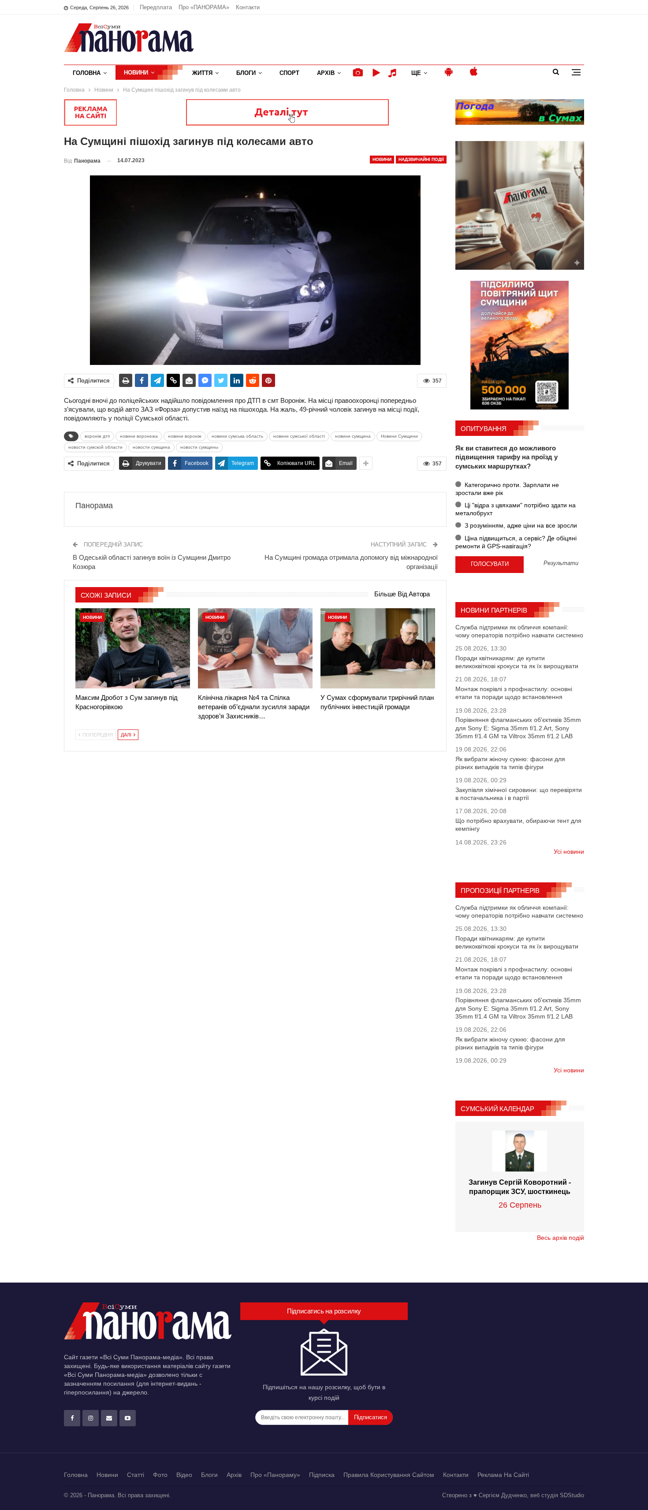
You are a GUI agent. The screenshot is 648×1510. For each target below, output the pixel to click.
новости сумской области (95, 447)
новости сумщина (151, 447)
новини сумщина (353, 436)
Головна (87, 73)
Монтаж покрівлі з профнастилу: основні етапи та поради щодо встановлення (513, 692)
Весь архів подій (560, 1237)
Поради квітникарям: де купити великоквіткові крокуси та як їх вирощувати (516, 662)
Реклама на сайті (503, 1474)
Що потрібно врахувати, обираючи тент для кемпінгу (518, 824)
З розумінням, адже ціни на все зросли (520, 525)
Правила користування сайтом (388, 1474)
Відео (184, 1474)
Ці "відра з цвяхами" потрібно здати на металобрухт (515, 509)
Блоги (246, 73)
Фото (160, 1474)
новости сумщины (199, 447)
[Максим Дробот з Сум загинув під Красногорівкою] (132, 648)
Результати (561, 563)
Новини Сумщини (399, 436)
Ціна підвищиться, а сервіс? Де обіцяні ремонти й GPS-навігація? (516, 542)
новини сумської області (299, 436)
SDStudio (572, 1495)
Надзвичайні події (421, 159)
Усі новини (569, 851)
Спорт (289, 73)
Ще (416, 73)
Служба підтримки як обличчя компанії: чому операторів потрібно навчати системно (519, 631)
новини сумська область (237, 436)
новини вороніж (184, 436)
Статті (135, 1474)
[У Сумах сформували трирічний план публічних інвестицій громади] (377, 648)
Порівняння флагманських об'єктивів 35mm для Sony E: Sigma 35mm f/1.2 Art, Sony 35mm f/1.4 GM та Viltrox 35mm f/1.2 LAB (518, 727)
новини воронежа (139, 436)
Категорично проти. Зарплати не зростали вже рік (507, 488)
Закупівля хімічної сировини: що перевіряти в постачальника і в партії (518, 793)
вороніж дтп (97, 436)
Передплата (156, 7)
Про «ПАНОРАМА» (204, 7)
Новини (136, 72)
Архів (326, 73)
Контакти (248, 7)
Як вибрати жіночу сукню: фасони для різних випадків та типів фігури (510, 762)
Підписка (322, 1474)
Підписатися (370, 1417)
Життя (202, 73)
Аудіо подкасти (393, 73)
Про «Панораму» (275, 1474)
